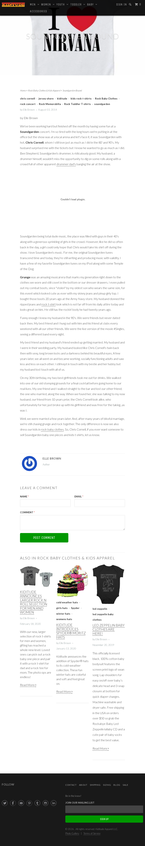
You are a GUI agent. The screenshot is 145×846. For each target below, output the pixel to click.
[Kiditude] (13, 4)
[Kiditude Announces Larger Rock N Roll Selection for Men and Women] (36, 586)
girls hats (62, 608)
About (83, 785)
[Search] (130, 4)
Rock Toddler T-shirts (77, 104)
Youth (61, 4)
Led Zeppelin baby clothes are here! (109, 629)
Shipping (95, 785)
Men (34, 4)
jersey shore (46, 98)
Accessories (38, 11)
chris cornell (27, 98)
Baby (91, 4)
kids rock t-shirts (81, 98)
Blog (116, 785)
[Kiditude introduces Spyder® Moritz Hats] (72, 596)
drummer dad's (66, 164)
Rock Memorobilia (50, 104)
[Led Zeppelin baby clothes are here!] (109, 603)
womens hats (64, 619)
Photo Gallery (72, 833)
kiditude (62, 98)
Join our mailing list (79, 802)
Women (47, 4)
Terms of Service (91, 833)
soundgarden (102, 104)
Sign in (121, 4)
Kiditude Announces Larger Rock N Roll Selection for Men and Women (33, 602)
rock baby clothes (52, 429)
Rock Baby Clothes (106, 98)
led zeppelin (100, 608)
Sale (125, 785)
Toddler (76, 4)
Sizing (107, 785)
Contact (71, 785)
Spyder (75, 608)
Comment (27, 512)
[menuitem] (122, 4)
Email (78, 496)
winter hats (63, 613)
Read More (27, 685)
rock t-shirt (49, 304)
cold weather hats (67, 602)
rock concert (27, 104)
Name (24, 496)
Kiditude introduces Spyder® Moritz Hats (71, 631)
